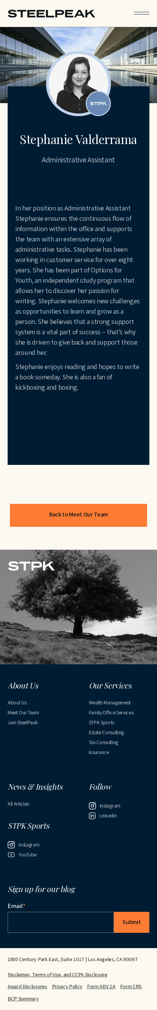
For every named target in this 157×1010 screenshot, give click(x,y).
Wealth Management (110, 702)
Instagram (110, 805)
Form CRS (131, 986)
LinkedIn (108, 815)
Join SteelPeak (23, 722)
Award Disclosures (27, 986)
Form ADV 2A (101, 986)
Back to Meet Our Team (78, 514)
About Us (17, 702)
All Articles (18, 803)
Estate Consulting (106, 732)
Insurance (99, 752)
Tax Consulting (104, 742)
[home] (51, 13)
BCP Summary (23, 998)
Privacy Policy (67, 986)
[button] (141, 13)
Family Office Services (111, 712)
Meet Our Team (23, 712)
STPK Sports (101, 722)
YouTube (28, 854)
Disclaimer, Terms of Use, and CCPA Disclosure (57, 974)
